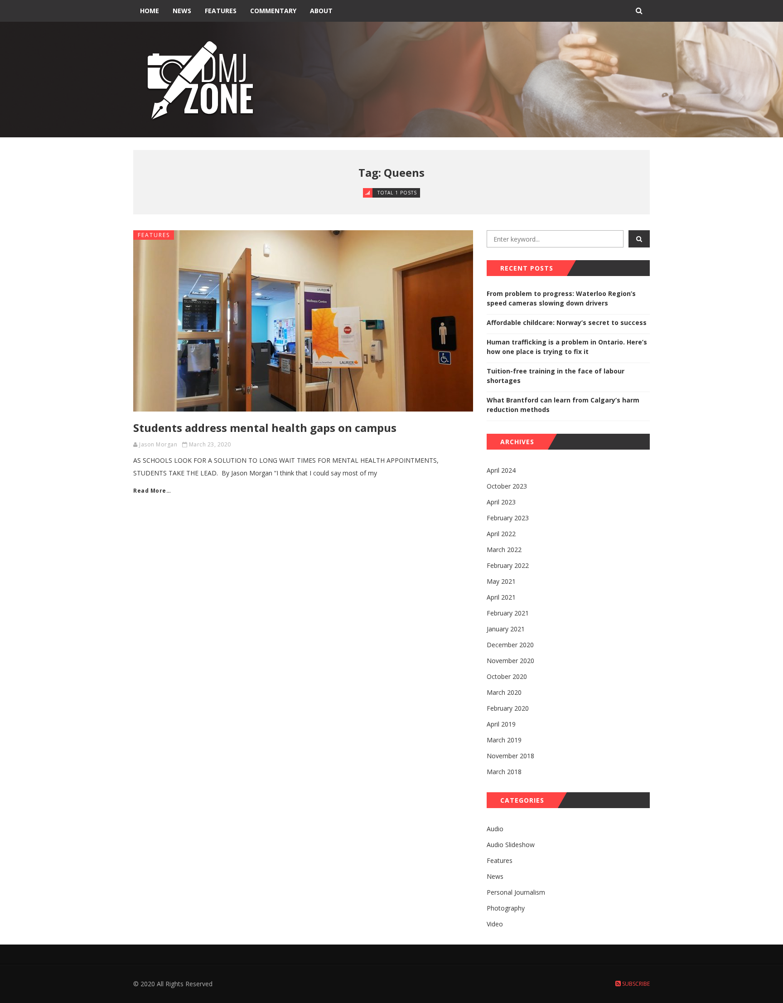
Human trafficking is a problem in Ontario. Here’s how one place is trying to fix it (567, 347)
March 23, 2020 (210, 444)
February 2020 (508, 708)
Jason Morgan (158, 444)
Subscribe (635, 984)
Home (149, 10)
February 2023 (508, 518)
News (182, 10)
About (321, 10)
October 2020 (507, 676)
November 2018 (510, 755)
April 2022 (501, 533)
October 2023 (507, 486)
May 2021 (501, 581)
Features (221, 10)
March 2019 (504, 740)
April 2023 (501, 502)
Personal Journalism (516, 892)
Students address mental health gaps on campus (264, 427)
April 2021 (501, 597)
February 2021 (508, 613)
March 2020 (504, 692)
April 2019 (501, 724)
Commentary (273, 10)
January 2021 (506, 629)
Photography (506, 908)
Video (495, 924)
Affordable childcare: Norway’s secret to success (567, 322)
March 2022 (504, 549)
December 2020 (510, 644)
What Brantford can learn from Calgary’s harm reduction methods (563, 405)
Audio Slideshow (511, 844)
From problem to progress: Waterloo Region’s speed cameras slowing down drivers (561, 298)
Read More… (152, 490)
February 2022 (508, 565)
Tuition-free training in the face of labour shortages (555, 376)
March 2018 (504, 771)
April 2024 (501, 470)
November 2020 (510, 660)
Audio (495, 828)
